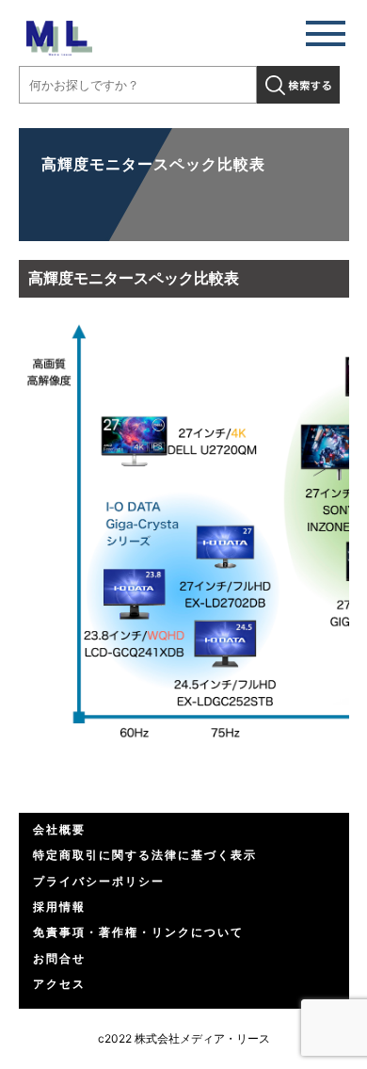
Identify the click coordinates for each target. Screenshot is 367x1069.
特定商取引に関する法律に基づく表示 (145, 855)
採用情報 (59, 906)
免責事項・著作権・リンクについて (138, 932)
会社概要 (59, 829)
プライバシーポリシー (99, 881)
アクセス (59, 984)
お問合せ (59, 958)
